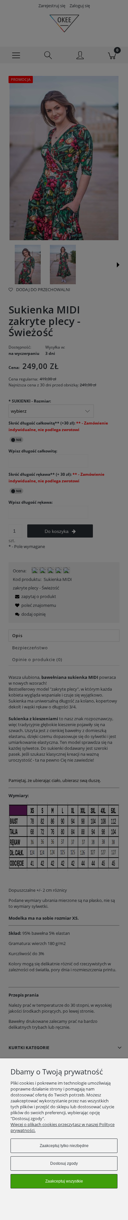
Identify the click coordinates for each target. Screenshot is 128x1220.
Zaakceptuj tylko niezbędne (64, 1145)
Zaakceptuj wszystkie (64, 1181)
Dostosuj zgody (64, 1163)
